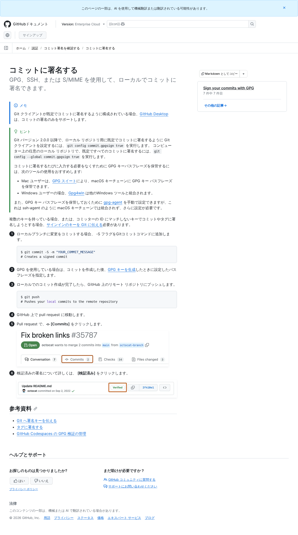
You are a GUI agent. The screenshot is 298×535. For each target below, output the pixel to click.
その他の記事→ (215, 105)
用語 (47, 518)
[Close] (284, 7)
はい (21, 481)
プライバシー (64, 518)
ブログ (150, 518)
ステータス (85, 518)
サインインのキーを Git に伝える (75, 224)
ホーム (21, 48)
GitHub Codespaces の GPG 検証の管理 (51, 433)
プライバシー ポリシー (23, 489)
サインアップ (32, 35)
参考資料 (20, 408)
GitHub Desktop (154, 113)
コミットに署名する (100, 48)
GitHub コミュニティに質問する (132, 479)
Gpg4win (76, 193)
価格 (100, 518)
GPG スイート (64, 180)
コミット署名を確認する (62, 48)
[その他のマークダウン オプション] (243, 73)
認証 (35, 48)
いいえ (44, 481)
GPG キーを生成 (121, 269)
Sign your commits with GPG (228, 88)
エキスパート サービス (124, 518)
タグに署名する (30, 427)
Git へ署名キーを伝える (37, 420)
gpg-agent (113, 202)
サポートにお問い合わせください (132, 486)
